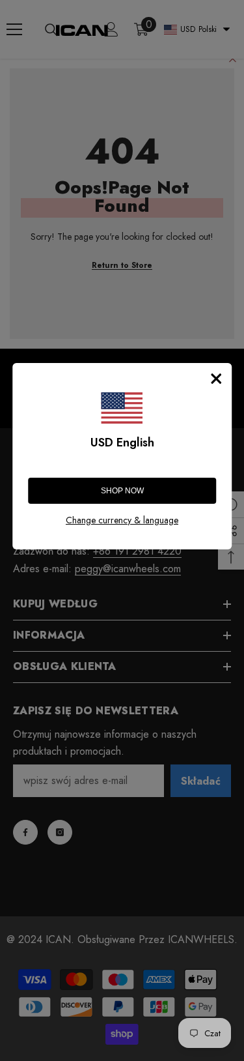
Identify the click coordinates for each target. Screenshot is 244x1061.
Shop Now (122, 490)
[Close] (216, 378)
